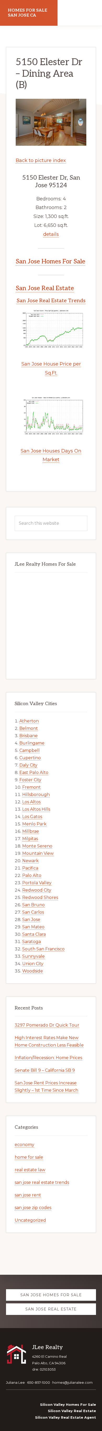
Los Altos (31, 801)
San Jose (31, 919)
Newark (30, 860)
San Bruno (33, 904)
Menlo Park (34, 823)
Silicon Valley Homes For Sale (68, 1404)
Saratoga (31, 941)
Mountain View (38, 853)
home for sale (29, 1157)
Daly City (28, 765)
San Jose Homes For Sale (50, 261)
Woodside (32, 971)
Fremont (31, 787)
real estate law (30, 1169)
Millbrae (30, 831)
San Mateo (33, 926)
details (51, 234)
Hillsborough (36, 794)
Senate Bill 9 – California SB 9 (45, 1070)
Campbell (29, 750)
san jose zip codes (33, 1207)
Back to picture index (41, 160)
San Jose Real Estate (45, 288)
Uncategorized (30, 1220)
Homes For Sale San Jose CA (27, 13)
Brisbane (28, 735)
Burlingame (31, 743)
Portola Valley (37, 882)
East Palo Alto (33, 772)
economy (24, 1144)
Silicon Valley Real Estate (72, 1411)
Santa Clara (34, 934)
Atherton (29, 721)
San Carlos (33, 912)
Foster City (30, 779)
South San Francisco (43, 948)
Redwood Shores (40, 897)
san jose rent (28, 1195)
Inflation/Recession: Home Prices (48, 1057)
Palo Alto (31, 875)
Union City (32, 963)
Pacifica (30, 868)
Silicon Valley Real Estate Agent (65, 1417)
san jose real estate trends (42, 1182)
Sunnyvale (33, 956)
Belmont (28, 728)
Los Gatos (32, 816)
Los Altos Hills (36, 809)
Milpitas (30, 838)
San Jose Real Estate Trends (51, 301)
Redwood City (36, 890)
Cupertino (30, 757)
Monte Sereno (37, 846)
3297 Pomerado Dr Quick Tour (47, 1025)
